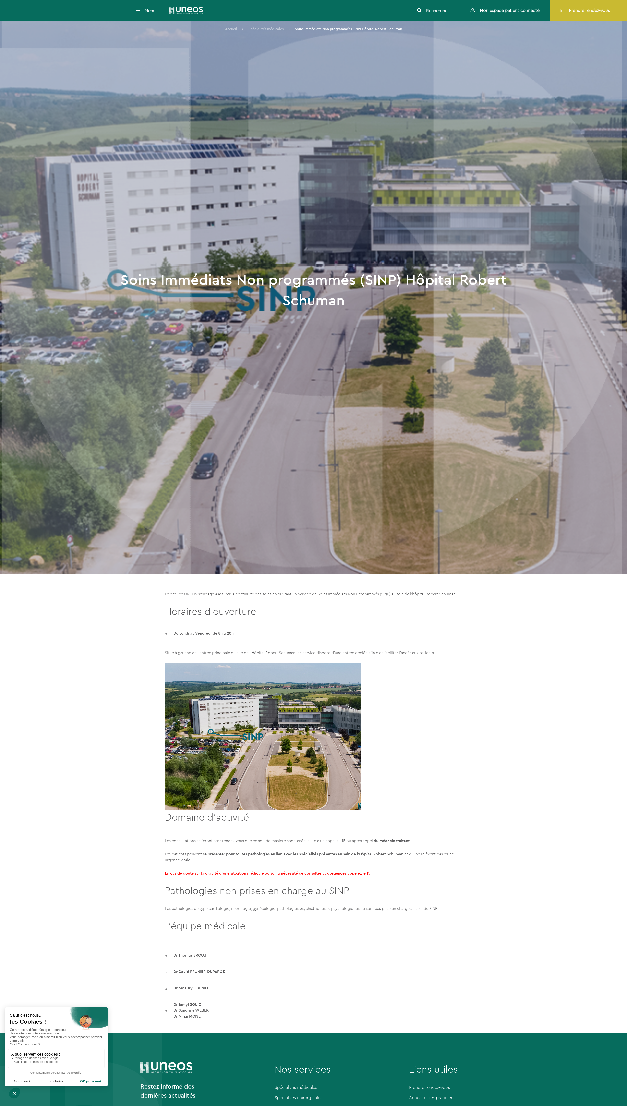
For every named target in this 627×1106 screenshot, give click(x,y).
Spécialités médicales (296, 1087)
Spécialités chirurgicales (298, 1097)
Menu (150, 10)
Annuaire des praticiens (432, 1097)
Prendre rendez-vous (429, 1087)
